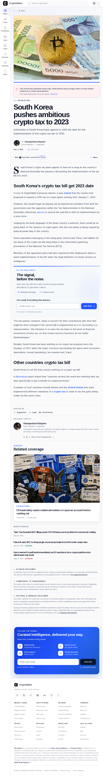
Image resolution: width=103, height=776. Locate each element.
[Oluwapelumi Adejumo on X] (24, 437)
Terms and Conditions (58, 748)
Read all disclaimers (22, 762)
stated (67, 193)
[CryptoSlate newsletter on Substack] (31, 695)
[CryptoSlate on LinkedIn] (44, 695)
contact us (53, 94)
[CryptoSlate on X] (17, 695)
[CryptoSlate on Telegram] (38, 695)
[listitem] (20, 412)
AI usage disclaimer (79, 575)
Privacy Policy (76, 748)
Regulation (24, 100)
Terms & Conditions (51, 770)
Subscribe (88, 662)
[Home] (14, 10)
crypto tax (59, 391)
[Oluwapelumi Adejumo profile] (17, 426)
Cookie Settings (78, 770)
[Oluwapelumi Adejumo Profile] (17, 143)
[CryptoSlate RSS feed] (58, 695)
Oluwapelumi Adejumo (35, 142)
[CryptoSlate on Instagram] (51, 695)
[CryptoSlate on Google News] (24, 695)
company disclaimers (68, 613)
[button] (5, 72)
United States (76, 387)
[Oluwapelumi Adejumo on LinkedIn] (27, 437)
